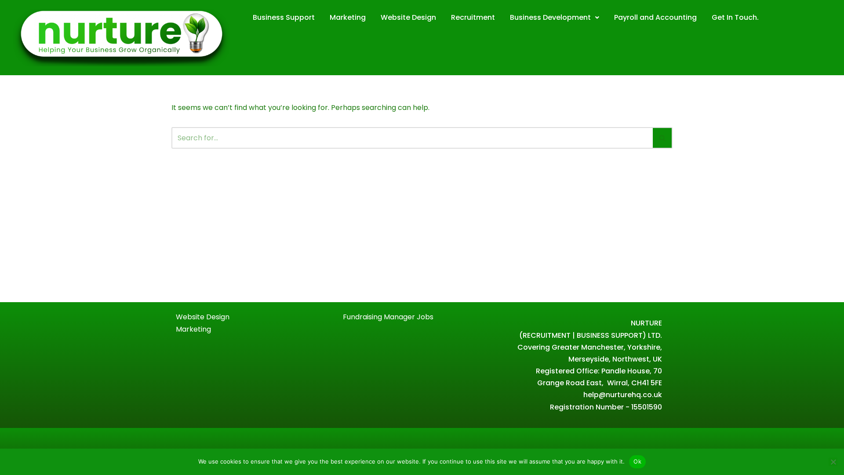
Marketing (348, 17)
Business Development (550, 17)
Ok (637, 461)
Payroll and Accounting (655, 17)
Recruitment (473, 17)
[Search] (663, 138)
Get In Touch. (735, 17)
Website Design (408, 17)
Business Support (284, 17)
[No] (833, 461)
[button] (555, 17)
